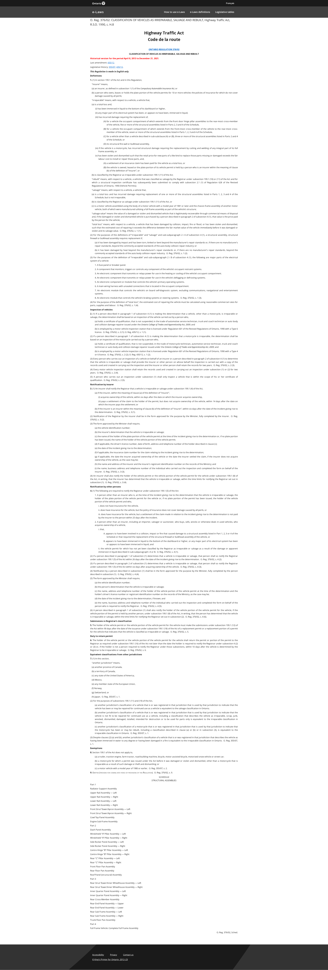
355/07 (112, 67)
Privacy (113, 954)
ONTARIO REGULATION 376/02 (164, 49)
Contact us (128, 954)
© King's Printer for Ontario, (110, 959)
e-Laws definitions (200, 11)
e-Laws (98, 12)
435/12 (111, 62)
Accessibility (98, 954)
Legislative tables (224, 11)
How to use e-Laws (174, 11)
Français (230, 3)
